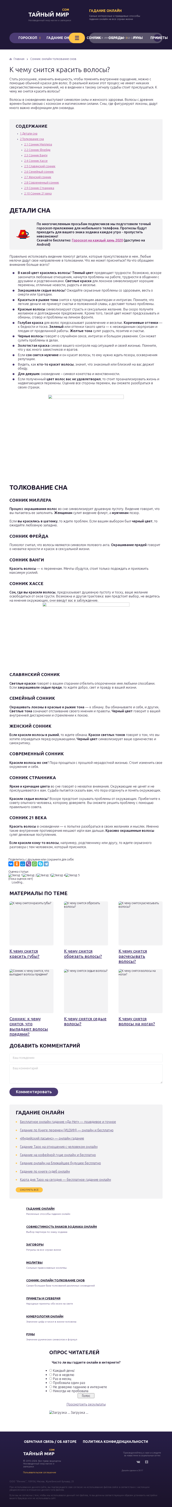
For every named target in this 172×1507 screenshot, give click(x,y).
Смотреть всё (29, 1189)
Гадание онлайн (105, 11)
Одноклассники (146, 1461)
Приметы (159, 38)
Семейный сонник (39, 171)
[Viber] (28, 863)
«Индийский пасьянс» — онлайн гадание (52, 1138)
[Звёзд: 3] (44, 875)
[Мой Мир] (22, 863)
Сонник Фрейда (37, 150)
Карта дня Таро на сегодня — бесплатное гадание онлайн (65, 1179)
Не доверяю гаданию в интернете (80, 1387)
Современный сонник (41, 182)
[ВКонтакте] (10, 863)
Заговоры (35, 1244)
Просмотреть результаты (86, 1404)
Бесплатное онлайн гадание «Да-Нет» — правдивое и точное (68, 1122)
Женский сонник (37, 177)
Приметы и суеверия (43, 1298)
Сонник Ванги (35, 155)
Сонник (94, 38)
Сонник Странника (39, 188)
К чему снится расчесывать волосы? (133, 956)
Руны (138, 38)
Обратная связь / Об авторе (50, 1441)
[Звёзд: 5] (72, 875)
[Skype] (40, 863)
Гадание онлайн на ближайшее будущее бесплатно (60, 1163)
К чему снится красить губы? (24, 953)
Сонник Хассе (36, 160)
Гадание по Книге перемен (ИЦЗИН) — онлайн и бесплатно (66, 1130)
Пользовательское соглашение (39, 1472)
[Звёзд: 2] (30, 875)
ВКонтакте (138, 1461)
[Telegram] (46, 863)
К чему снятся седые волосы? (85, 1021)
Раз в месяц (62, 1379)
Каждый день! (64, 1370)
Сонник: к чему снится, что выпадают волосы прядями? (28, 1026)
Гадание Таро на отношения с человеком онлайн (59, 1147)
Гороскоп (27, 38)
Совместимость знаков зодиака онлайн (61, 1226)
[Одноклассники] (16, 863)
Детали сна (28, 133)
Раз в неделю (63, 1375)
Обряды (116, 38)
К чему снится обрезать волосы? (83, 953)
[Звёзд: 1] (15, 875)
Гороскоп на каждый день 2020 (97, 240)
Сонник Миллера (38, 144)
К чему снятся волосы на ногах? (137, 1021)
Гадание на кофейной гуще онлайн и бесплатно (58, 1155)
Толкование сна (32, 139)
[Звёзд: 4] (58, 875)
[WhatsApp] (34, 863)
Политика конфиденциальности (115, 1441)
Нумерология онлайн (44, 1316)
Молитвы (34, 1262)
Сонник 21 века (38, 193)
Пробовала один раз (69, 1383)
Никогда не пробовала (70, 1391)
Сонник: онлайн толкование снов (55, 1280)
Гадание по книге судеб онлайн (45, 1171)
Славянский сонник (39, 166)
